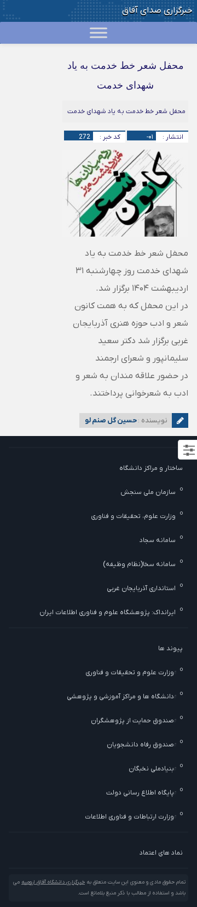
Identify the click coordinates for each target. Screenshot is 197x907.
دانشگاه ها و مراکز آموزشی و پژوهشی (120, 696)
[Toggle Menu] (98, 32)
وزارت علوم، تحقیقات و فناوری (133, 516)
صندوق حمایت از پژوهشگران (132, 720)
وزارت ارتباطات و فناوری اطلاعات (129, 816)
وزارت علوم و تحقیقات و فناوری (129, 672)
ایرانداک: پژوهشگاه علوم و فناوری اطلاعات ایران (107, 612)
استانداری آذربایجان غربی (141, 588)
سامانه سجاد (158, 540)
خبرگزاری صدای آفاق (157, 10)
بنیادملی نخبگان (151, 768)
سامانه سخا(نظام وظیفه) (139, 564)
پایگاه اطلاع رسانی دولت (140, 792)
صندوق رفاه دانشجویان (140, 744)
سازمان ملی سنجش (148, 492)
